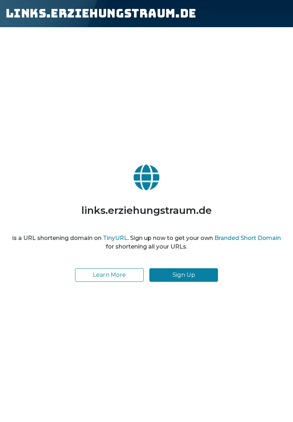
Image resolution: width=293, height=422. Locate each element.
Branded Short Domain (247, 238)
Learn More (109, 274)
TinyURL (115, 238)
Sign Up (184, 274)
